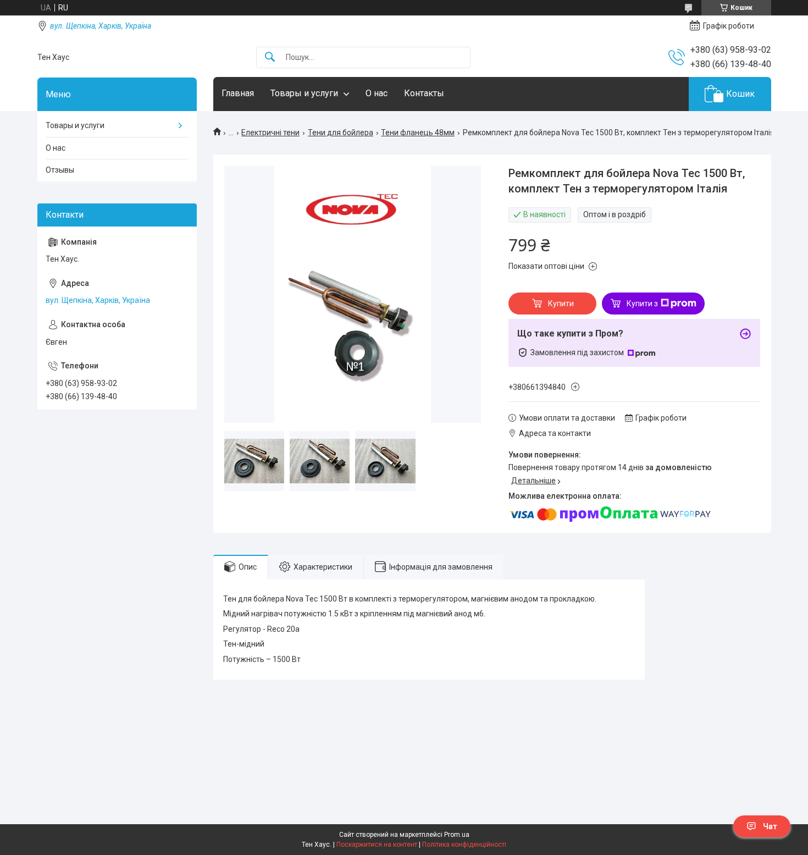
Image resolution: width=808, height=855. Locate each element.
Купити (561, 303)
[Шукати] (270, 57)
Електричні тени (270, 132)
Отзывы (60, 170)
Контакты (424, 93)
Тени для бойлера (340, 132)
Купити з (642, 303)
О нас (377, 93)
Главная (238, 93)
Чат (770, 826)
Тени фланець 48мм (418, 132)
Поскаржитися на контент (376, 844)
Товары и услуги (304, 93)
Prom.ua (456, 835)
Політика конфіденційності (464, 844)
